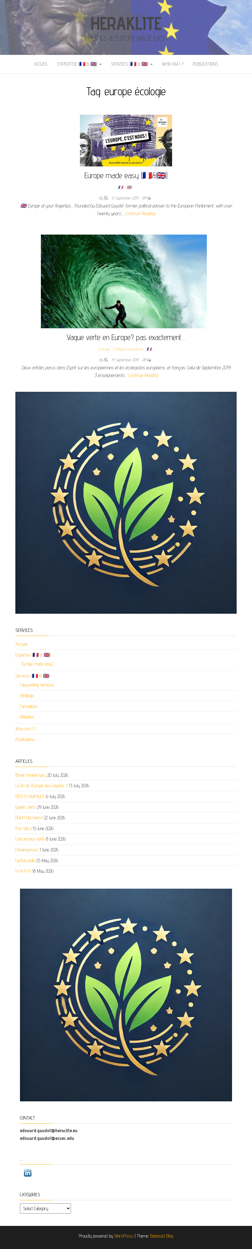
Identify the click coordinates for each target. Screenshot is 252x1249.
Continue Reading (140, 213)
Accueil (41, 64)
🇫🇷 (120, 187)
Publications (205, 64)
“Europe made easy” (37, 664)
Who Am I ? (172, 64)
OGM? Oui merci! (29, 818)
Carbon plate (25, 860)
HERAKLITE (126, 23)
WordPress (123, 1236)
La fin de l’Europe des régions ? (41, 785)
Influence (27, 717)
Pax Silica (23, 828)
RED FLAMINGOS (30, 796)
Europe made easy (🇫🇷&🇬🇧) (126, 175)
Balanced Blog (161, 1236)
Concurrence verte (30, 839)
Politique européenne (128, 348)
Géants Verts (25, 807)
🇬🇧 (129, 187)
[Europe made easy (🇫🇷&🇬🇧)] (126, 140)
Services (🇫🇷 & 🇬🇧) (130, 64)
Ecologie (103, 348)
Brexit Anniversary (30, 775)
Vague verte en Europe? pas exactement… (126, 337)
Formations (29, 706)
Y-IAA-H (23, 871)
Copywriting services (37, 685)
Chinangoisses (26, 850)
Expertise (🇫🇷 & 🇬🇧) (78, 64)
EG (106, 197)
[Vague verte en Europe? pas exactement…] (124, 281)
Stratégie (27, 695)
